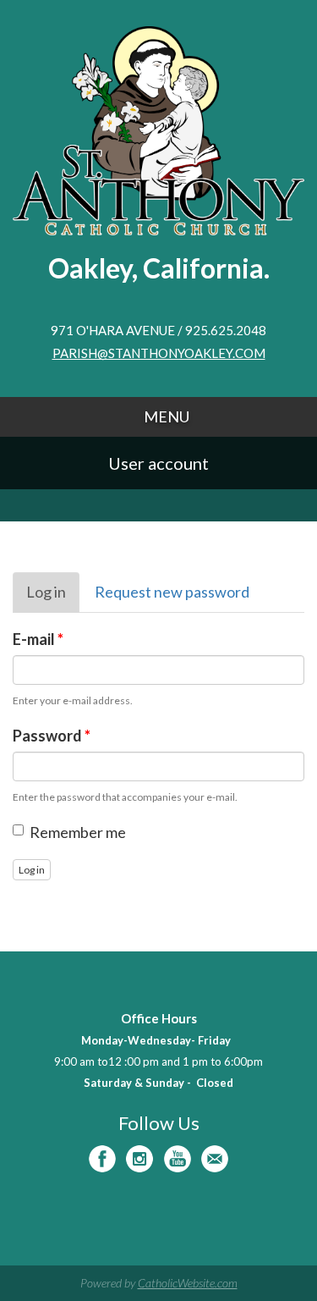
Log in (52, 597)
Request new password (172, 591)
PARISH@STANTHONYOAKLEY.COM (158, 353)
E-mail (38, 639)
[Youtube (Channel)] (177, 1158)
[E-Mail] (214, 1158)
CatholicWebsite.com (188, 1283)
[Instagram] (139, 1158)
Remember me (78, 832)
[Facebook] (102, 1158)
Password (51, 735)
